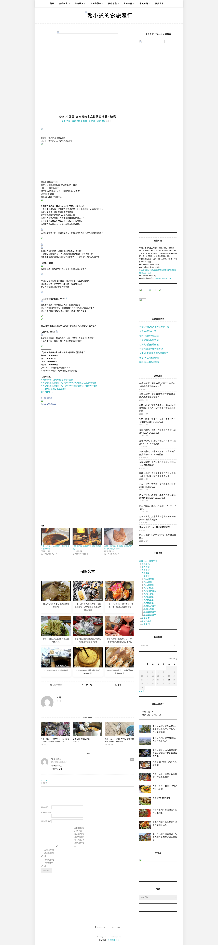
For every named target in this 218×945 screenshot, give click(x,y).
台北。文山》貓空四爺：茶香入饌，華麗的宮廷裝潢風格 (165, 837)
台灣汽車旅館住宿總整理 (151, 349)
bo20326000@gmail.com (162, 278)
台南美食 (79, 3)
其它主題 (128, 3)
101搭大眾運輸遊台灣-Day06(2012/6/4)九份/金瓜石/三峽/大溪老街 (68, 383)
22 (169, 680)
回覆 (132, 759)
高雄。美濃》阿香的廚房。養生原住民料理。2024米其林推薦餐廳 (165, 729)
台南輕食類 (149, 600)
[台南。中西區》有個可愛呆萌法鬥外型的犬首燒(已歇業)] (118, 536)
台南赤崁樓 (76, 121)
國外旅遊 (112, 3)
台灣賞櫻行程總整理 (149, 340)
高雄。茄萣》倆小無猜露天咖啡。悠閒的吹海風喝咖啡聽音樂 (165, 753)
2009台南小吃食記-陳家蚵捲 (56, 670)
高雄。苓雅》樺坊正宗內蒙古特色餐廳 (165, 787)
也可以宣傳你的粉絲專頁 (48, 404)
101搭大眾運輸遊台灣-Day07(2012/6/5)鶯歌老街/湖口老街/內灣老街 (69, 386)
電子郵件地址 (46, 814)
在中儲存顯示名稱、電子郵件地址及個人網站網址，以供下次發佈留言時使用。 (79, 837)
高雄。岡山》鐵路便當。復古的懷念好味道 (165, 823)
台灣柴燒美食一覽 (147, 331)
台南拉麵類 (149, 588)
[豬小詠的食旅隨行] (42, 401)
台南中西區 (101, 121)
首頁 (52, 3)
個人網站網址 (46, 821)
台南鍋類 (148, 582)
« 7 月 (142, 691)
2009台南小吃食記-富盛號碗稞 (53, 389)
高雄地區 (146, 573)
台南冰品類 (149, 609)
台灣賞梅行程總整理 (149, 344)
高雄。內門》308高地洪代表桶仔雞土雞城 (164, 739)
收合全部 (153, 561)
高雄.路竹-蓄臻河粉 (161, 798)
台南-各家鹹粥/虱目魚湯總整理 (154, 353)
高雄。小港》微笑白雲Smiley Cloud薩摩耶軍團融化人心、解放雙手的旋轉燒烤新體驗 (157, 408)
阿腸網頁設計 (113, 940)
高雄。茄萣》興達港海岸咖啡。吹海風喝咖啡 (165, 775)
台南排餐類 (149, 597)
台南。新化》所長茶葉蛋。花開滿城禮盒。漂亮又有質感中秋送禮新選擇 (88, 607)
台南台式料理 (150, 606)
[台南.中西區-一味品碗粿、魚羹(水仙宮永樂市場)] (55, 536)
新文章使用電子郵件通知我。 (49, 863)
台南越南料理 (150, 615)
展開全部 (143, 561)
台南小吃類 (66, 121)
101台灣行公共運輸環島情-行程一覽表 (57, 380)
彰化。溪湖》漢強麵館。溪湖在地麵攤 (165, 811)
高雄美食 (63, 3)
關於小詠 (159, 3)
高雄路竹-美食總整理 (149, 362)
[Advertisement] (87, 430)
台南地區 (92, 121)
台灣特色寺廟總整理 (149, 336)
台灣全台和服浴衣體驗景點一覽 (154, 327)
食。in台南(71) (47, 392)
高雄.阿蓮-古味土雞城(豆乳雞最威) (164, 763)
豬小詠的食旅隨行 (46, 398)
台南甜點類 (149, 579)
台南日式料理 (150, 591)
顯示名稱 (45, 807)
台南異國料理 (150, 612)
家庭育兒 (144, 3)
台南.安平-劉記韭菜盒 (81, 739)
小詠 (119, 685)
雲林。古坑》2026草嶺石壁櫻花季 (154, 527)
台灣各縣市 (95, 3)
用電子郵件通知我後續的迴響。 (49, 853)
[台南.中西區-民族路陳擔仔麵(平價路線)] (87, 536)
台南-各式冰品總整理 (149, 358)
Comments (56, 685)
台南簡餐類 (149, 585)
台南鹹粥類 (149, 603)
